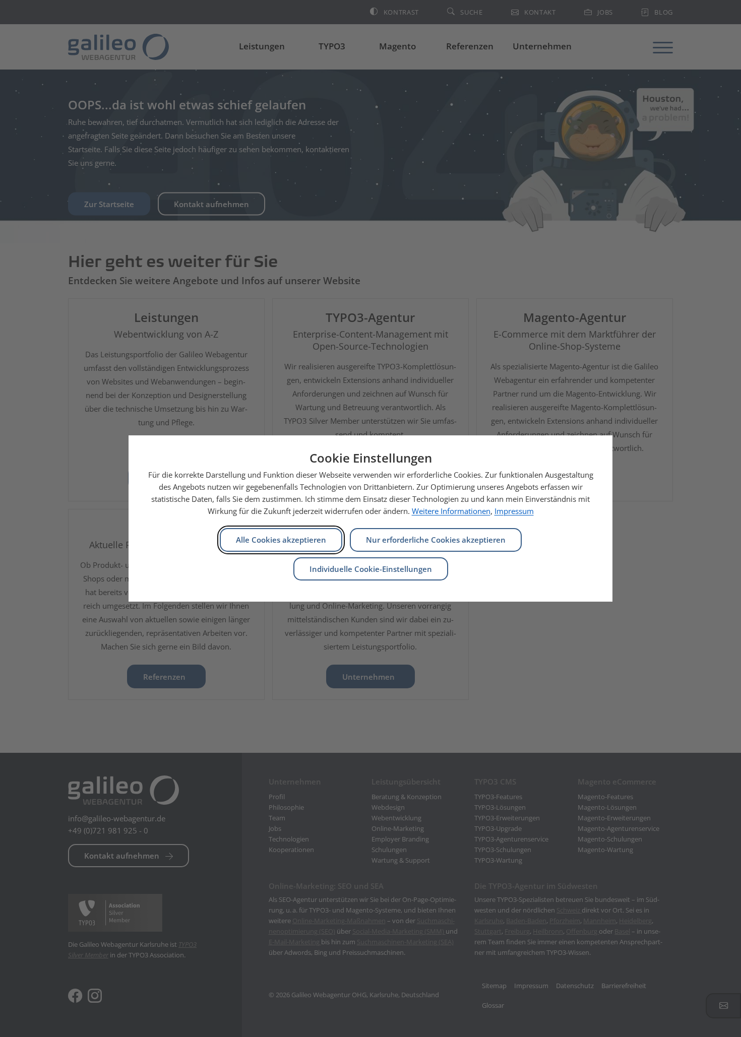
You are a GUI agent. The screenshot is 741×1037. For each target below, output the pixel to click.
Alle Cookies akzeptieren (281, 540)
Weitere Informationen (451, 511)
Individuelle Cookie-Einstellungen (371, 569)
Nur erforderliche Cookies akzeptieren (436, 540)
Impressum (514, 511)
